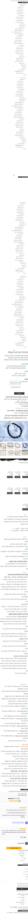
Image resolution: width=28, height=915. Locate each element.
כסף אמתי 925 (23, 684)
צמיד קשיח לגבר (20, 14)
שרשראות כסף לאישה (19, 30)
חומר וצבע (24, 382)
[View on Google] (23, 837)
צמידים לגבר (21, 5)
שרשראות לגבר (21, 15)
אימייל (27, 874)
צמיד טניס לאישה (19, 53)
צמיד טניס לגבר (20, 12)
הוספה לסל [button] (25, 477)
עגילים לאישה (21, 63)
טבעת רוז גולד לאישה (19, 61)
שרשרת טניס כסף (18, 40)
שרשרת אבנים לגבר (19, 22)
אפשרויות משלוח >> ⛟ (21, 401)
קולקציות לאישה (21, 70)
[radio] (15, 383)
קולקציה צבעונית (19, 73)
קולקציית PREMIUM (19, 71)
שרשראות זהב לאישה (19, 28)
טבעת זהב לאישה (19, 60)
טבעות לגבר (22, 23)
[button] (14, 401)
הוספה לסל (19, 393)
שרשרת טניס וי (18, 37)
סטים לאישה (23, 65)
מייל (26, 886)
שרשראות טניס (20, 35)
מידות (25, 514)
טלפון (27, 871)
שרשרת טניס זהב (18, 38)
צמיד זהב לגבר (20, 9)
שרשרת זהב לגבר (20, 19)
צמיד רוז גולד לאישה (19, 50)
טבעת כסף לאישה (19, 58)
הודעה (27, 876)
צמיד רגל (21, 55)
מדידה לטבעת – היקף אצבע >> (19, 530)
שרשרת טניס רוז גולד (17, 42)
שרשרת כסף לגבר (19, 17)
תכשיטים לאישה (22, 25)
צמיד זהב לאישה (20, 47)
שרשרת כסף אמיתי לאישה (16, 32)
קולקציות (23, 68)
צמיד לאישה (22, 45)
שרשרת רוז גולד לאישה (18, 33)
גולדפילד (24, 537)
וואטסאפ (18, 886)
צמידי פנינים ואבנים (19, 51)
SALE (24, 75)
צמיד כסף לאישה (19, 48)
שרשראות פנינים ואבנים (18, 43)
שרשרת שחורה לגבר (19, 20)
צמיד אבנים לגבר (20, 10)
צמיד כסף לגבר (20, 7)
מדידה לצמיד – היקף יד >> (20, 528)
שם (27, 869)
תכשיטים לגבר (22, 4)
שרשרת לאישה (21, 27)
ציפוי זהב (24, 572)
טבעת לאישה (21, 56)
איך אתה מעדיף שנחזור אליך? (22, 885)
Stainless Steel (25, 744)
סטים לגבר (23, 66)
